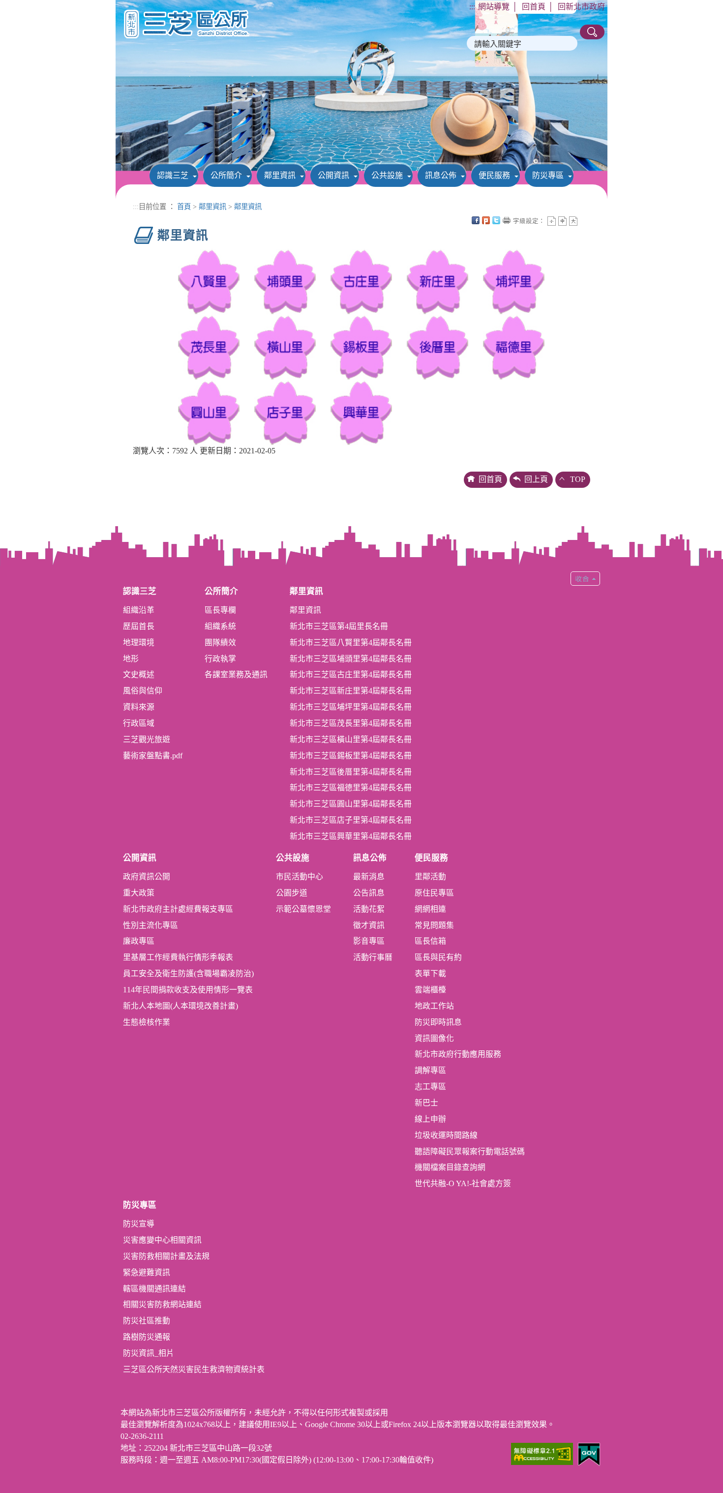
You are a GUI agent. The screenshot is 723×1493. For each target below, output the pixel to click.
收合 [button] (585, 578)
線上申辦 (430, 1119)
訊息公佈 (440, 175)
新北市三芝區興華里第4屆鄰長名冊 (351, 836)
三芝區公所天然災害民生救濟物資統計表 (194, 1369)
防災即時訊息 (438, 1022)
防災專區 (548, 175)
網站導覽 (494, 6)
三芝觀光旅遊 (146, 739)
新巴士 (426, 1103)
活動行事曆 (372, 957)
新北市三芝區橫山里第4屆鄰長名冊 (351, 739)
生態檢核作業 (146, 1022)
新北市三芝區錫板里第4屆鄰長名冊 (351, 755)
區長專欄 (220, 610)
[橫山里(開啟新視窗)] (285, 346)
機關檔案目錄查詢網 (450, 1167)
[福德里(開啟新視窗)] (513, 346)
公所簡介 (226, 175)
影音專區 (369, 941)
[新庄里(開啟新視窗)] (437, 281)
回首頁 (533, 6)
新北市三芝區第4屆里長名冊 (339, 626)
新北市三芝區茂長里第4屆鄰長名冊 (351, 723)
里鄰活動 (430, 876)
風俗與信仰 (142, 691)
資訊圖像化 (434, 1038)
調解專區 (430, 1070)
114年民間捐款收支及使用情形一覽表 (188, 989)
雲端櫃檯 (430, 989)
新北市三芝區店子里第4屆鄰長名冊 (351, 820)
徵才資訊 (369, 925)
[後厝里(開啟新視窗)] (437, 346)
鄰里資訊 (280, 175)
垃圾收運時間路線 (446, 1135)
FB (476, 220)
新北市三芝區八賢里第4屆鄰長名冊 (351, 642)
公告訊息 (369, 893)
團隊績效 (220, 642)
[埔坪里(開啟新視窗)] (513, 281)
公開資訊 (333, 175)
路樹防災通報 (146, 1337)
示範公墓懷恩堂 (303, 909)
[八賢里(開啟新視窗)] (209, 281)
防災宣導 (138, 1224)
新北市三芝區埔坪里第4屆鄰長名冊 (351, 707)
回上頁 (536, 479)
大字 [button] (573, 221)
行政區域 (138, 723)
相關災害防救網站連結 (162, 1304)
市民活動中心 (299, 876)
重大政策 (138, 893)
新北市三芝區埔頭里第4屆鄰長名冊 (351, 659)
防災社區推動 (146, 1320)
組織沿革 (138, 610)
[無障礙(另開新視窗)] (542, 1453)
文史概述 (138, 674)
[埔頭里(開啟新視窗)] (285, 281)
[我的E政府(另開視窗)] (589, 1453)
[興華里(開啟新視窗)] (361, 412)
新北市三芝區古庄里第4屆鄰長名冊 (351, 674)
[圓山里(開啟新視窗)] (209, 412)
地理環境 (138, 642)
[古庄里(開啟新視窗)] (361, 281)
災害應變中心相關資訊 (162, 1240)
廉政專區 (138, 941)
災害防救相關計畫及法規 (166, 1256)
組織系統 (220, 626)
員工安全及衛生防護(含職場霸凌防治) (188, 973)
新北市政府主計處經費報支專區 (178, 909)
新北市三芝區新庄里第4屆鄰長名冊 (351, 691)
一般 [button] (562, 221)
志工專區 (430, 1086)
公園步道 (291, 893)
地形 (131, 659)
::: (472, 6)
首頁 (184, 206)
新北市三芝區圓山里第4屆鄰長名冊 (351, 804)
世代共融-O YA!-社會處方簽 (463, 1183)
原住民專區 (434, 893)
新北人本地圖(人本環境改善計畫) (180, 1006)
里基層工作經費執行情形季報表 (178, 957)
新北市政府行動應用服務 (458, 1054)
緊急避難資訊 (146, 1272)
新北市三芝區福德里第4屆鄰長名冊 (351, 787)
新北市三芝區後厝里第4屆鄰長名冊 (351, 772)
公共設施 (387, 175)
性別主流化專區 (150, 925)
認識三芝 (172, 175)
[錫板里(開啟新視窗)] (361, 346)
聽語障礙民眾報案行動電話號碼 (470, 1151)
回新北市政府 (581, 6)
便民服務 (494, 175)
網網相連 (430, 909)
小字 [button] (551, 221)
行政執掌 (220, 659)
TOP (577, 479)
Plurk (486, 220)
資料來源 (138, 707)
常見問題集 (434, 925)
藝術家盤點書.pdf (152, 755)
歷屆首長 (138, 626)
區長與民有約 (438, 957)
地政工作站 (434, 1006)
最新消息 (369, 876)
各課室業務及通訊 (236, 674)
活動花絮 (369, 909)
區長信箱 (430, 941)
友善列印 (507, 220)
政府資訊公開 (146, 876)
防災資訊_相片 (148, 1353)
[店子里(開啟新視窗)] (285, 412)
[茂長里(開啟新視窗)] (209, 346)
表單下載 (430, 973)
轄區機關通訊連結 (154, 1288)
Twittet (496, 220)
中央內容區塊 (584, 220)
